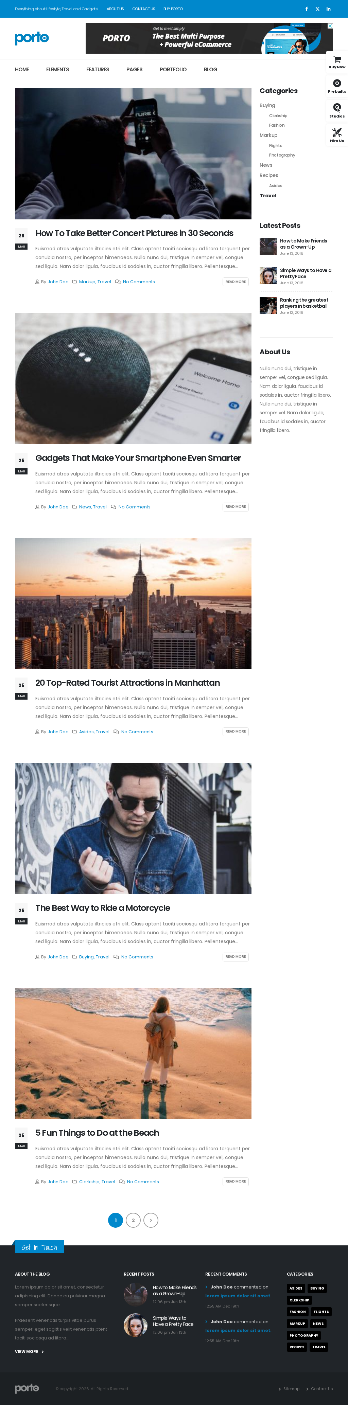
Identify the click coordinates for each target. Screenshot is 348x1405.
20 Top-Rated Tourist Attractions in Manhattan (127, 683)
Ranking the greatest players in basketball (304, 302)
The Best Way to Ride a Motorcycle (102, 908)
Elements (57, 69)
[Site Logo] (32, 38)
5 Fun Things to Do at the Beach (97, 1133)
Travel (104, 282)
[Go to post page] (268, 245)
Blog (210, 69)
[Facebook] (306, 9)
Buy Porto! (173, 9)
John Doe (58, 282)
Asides (86, 732)
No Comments (139, 282)
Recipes (269, 175)
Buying (86, 957)
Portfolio (173, 69)
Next (150, 1220)
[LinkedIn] (328, 9)
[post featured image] (133, 153)
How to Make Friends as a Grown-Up (303, 243)
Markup (87, 282)
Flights (275, 145)
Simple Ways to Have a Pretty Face (305, 273)
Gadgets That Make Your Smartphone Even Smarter (138, 458)
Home (22, 69)
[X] (317, 9)
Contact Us (143, 9)
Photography (282, 155)
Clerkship (89, 1182)
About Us (115, 9)
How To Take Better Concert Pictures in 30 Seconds (134, 233)
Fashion (277, 125)
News (85, 507)
